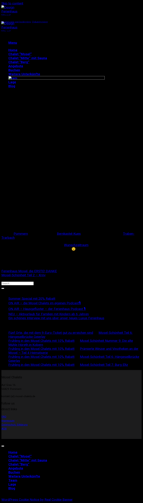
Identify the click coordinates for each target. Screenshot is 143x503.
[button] (12, 43)
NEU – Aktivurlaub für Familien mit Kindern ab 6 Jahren (48, 314)
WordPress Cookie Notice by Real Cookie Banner (37, 500)
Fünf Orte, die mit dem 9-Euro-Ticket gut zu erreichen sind (50, 333)
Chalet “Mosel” (20, 54)
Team (12, 480)
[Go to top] (2, 446)
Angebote (15, 66)
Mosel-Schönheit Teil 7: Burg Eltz (104, 365)
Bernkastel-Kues (69, 234)
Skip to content (12, 3)
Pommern (21, 234)
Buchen (14, 70)
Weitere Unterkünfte (24, 74)
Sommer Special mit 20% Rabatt (31, 299)
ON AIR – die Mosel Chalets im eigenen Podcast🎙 (44, 303)
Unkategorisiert (40, 22)
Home (12, 50)
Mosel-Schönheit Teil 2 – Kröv (23, 275)
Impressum (7, 420)
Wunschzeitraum (76, 245)
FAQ (3, 416)
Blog (11, 488)
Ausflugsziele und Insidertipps (16, 22)
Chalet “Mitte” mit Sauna (27, 58)
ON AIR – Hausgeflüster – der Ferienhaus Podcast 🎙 (47, 309)
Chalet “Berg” (18, 62)
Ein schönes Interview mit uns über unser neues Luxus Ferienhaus (56, 318)
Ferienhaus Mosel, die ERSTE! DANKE (29, 271)
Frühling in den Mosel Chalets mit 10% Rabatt (41, 341)
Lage (12, 484)
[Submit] (2, 288)
